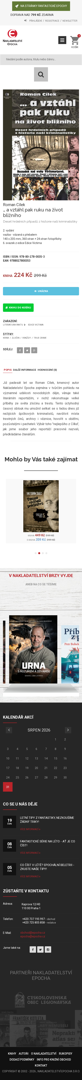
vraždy (26, 338)
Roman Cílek (14, 204)
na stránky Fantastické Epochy (43, 6)
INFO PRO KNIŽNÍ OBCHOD (54, 1059)
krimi (6, 338)
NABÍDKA (62, 40)
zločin (16, 338)
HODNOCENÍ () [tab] (47, 369)
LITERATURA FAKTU (13, 325)
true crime (40, 338)
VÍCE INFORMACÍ (29, 829)
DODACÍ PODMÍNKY (22, 1059)
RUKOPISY (65, 1053)
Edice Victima (35, 325)
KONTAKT (41, 1065)
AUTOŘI (23, 1053)
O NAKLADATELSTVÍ (43, 1053)
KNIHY (12, 1053)
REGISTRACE (52, 20)
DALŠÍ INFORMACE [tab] (24, 369)
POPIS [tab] (8, 369)
